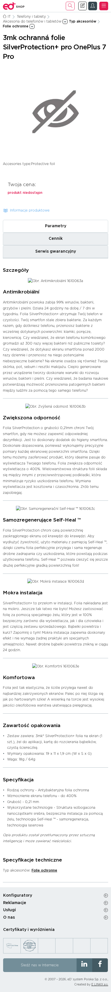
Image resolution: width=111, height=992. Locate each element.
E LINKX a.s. (99, 984)
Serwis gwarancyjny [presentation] (55, 251)
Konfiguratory (17, 896)
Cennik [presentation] (56, 239)
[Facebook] (100, 965)
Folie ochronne (44, 870)
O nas (9, 917)
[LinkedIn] (84, 965)
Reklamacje (14, 903)
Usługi (9, 910)
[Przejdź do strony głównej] (14, 6)
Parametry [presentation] (55, 226)
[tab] (55, 226)
